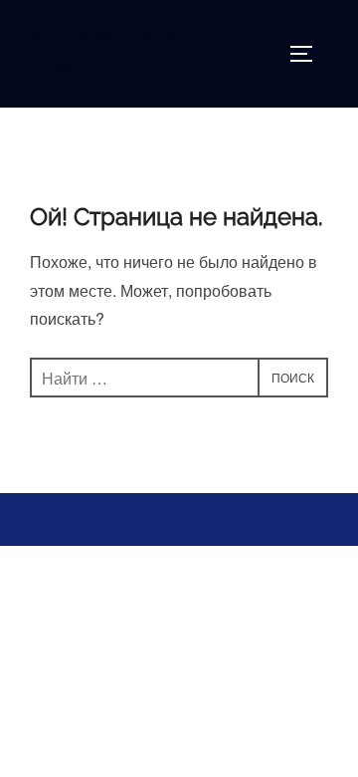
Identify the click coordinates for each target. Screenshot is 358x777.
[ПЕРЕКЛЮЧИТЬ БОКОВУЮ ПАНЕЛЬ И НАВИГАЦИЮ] (308, 54)
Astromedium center (105, 53)
